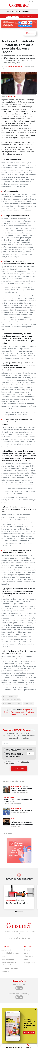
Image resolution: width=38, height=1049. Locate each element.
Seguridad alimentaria (10, 953)
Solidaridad (27, 16)
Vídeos (26, 959)
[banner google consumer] (19, 24)
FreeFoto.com (11, 96)
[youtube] (29, 939)
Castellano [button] (30, 1)
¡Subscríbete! (19, 768)
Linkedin (22, 712)
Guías (26, 953)
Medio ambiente (12, 16)
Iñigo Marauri (19, 66)
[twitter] (14, 939)
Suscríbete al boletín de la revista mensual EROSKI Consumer (14, 754)
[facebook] (11, 939)
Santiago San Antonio (13, 703)
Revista (27, 950)
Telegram (14, 714)
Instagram (26, 710)
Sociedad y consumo (9, 968)
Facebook (15, 712)
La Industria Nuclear (12, 700)
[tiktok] (20, 939)
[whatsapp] (22, 939)
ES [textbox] (29, 754)
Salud (3, 956)
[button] (16, 911)
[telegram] (9, 939)
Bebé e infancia (7, 959)
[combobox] (30, 753)
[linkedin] (25, 939)
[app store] (21, 989)
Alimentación (6, 950)
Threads (7, 712)
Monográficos (29, 962)
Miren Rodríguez (9, 66)
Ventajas (29, 703)
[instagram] (17, 939)
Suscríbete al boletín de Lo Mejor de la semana (19, 750)
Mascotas (5, 971)
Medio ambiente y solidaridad (19, 11)
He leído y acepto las (17, 763)
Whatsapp (30, 712)
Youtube (23, 714)
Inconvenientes (10, 696)
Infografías (28, 956)
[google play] (17, 989)
